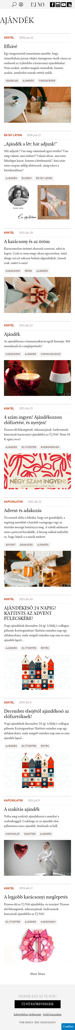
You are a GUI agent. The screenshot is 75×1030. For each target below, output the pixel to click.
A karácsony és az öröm (27, 241)
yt (63, 4)
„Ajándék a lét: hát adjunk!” (30, 144)
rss (69, 4)
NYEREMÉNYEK (50, 447)
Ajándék (12, 334)
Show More (37, 974)
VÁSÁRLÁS (12, 81)
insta (58, 4)
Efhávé (10, 46)
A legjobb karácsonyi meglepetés (36, 897)
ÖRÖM (28, 271)
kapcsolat (13, 834)
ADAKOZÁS (26, 545)
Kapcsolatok (13, 501)
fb (52, 4)
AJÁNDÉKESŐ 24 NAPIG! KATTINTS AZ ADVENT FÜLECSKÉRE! (30, 613)
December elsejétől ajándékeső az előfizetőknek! (36, 714)
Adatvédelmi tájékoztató (27, 1014)
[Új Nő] (37, 4)
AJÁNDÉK (28, 81)
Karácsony (13, 271)
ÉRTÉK (45, 648)
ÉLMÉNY (27, 178)
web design (26, 1022)
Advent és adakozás (23, 510)
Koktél (9, 37)
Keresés (14, 4)
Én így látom (13, 135)
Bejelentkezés (21, 4)
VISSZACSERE (47, 81)
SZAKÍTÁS (30, 834)
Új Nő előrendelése (38, 1004)
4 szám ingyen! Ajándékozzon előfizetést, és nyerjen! (33, 420)
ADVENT (10, 545)
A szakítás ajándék (22, 809)
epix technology (45, 1022)
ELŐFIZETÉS (29, 447)
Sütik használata (52, 1014)
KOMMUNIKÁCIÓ (50, 354)
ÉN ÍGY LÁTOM (44, 178)
